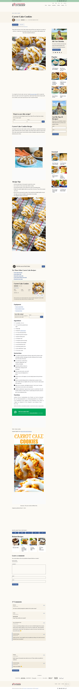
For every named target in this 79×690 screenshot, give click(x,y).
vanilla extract (23, 330)
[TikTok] (66, 1)
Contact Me (65, 3)
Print (42, 295)
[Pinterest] (64, 1)
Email (28, 119)
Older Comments (15, 670)
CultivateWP (37, 688)
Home (46, 5)
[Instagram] (58, 1)
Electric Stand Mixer (19, 306)
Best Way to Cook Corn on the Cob (63, 69)
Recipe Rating (14, 560)
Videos (56, 3)
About (53, 3)
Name (14, 119)
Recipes (49, 5)
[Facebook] (62, 1)
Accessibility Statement (29, 688)
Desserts (18, 13)
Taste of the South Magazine (26, 431)
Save (43, 121)
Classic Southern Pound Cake (62, 177)
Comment (14, 564)
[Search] (66, 5)
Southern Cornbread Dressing (54, 83)
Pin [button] (38, 295)
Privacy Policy (24, 688)
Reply (44, 605)
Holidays (62, 5)
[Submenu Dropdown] (64, 5)
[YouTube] (60, 1)
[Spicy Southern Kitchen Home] (18, 4)
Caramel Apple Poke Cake (32, 548)
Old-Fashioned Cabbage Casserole (63, 83)
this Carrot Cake (33, 94)
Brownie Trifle (16, 547)
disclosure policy (25, 26)
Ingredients (54, 5)
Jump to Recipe (15, 24)
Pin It (43, 266)
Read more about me (56, 49)
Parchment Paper (18, 310)
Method (58, 5)
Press (61, 3)
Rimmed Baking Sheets (19, 308)
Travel (59, 3)
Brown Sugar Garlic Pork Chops (54, 190)
